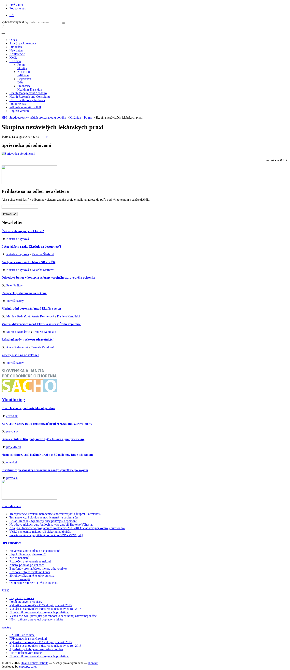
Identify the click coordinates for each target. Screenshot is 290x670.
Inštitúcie (23, 75)
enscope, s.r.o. (28, 666)
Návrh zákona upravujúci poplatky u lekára (36, 619)
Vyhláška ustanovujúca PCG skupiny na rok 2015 (40, 605)
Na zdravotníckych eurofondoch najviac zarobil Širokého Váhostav (51, 524)
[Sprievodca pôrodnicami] (18, 153)
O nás (13, 39)
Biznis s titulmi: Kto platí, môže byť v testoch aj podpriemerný (43, 439)
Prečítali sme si (11, 506)
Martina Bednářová (18, 316)
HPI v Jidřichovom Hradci (25, 652)
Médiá (13, 57)
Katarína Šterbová (43, 254)
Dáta (20, 82)
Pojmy (21, 64)
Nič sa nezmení (19, 558)
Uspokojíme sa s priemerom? (27, 554)
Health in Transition (29, 89)
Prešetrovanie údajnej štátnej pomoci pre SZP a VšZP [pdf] (46, 535)
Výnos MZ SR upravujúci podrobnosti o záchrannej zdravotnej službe (53, 616)
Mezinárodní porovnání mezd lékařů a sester (31, 308)
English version (19, 110)
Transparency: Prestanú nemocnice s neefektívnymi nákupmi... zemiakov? (55, 514)
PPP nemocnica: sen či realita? (28, 638)
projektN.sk (13, 447)
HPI (46, 136)
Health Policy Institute (34, 663)
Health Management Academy (28, 93)
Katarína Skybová (17, 238)
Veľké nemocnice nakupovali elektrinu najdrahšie (40, 531)
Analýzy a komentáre (22, 43)
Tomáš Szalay (15, 300)
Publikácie (15, 47)
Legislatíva (24, 78)
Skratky (22, 68)
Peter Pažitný (14, 285)
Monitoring (13, 399)
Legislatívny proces (21, 598)
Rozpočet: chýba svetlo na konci (29, 572)
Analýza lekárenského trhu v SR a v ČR (28, 262)
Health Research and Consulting (29, 96)
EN (11, 15)
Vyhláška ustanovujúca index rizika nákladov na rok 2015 (45, 608)
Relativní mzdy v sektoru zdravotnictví (27, 339)
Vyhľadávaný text (13, 22)
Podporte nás (17, 8)
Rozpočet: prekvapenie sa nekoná (24, 293)
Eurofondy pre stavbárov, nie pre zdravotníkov (38, 568)
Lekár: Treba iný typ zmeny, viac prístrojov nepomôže (43, 521)
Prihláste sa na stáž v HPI (25, 107)
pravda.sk (12, 431)
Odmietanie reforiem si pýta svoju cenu (33, 582)
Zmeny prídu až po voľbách (20, 355)
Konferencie (17, 54)
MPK (5, 590)
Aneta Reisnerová (43, 316)
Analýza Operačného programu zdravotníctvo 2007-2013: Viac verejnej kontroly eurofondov (67, 528)
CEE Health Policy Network (27, 100)
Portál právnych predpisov (25, 601)
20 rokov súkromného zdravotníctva (31, 575)
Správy (6, 627)
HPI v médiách (12, 543)
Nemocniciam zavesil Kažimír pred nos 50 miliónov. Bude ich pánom (47, 454)
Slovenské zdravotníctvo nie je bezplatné (34, 550)
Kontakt (93, 663)
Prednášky (23, 86)
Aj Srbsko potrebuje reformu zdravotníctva (36, 649)
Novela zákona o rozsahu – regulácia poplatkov (39, 612)
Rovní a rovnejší (19, 579)
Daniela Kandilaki (68, 316)
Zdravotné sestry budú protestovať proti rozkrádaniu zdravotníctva (47, 423)
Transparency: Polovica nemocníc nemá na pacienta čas (44, 517)
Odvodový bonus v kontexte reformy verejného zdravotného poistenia (48, 277)
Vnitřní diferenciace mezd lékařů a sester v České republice (41, 324)
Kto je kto (23, 71)
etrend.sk (12, 416)
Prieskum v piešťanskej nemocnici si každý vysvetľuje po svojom (45, 470)
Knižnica (15, 61)
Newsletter (16, 50)
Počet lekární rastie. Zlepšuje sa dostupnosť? (31, 246)
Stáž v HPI (16, 5)
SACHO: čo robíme (22, 635)
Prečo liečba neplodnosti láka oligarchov (28, 408)
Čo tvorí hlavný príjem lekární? (23, 231)
